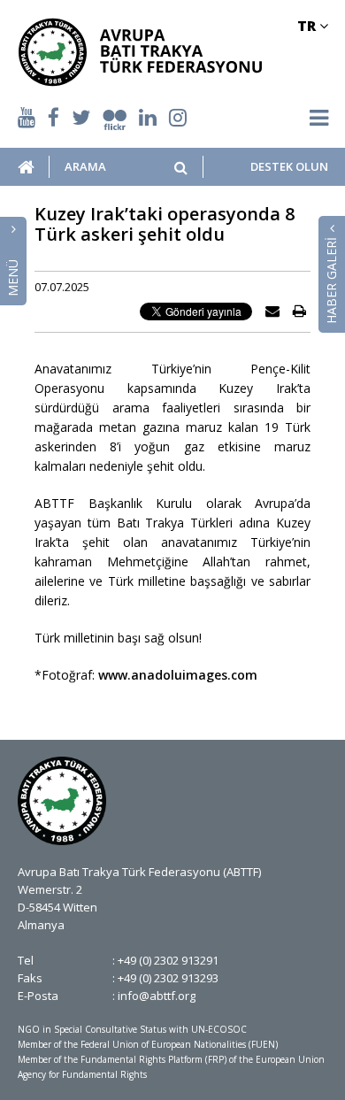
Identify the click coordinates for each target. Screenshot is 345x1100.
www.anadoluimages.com (177, 674)
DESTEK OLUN (288, 166)
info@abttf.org (157, 996)
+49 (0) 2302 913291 (168, 960)
